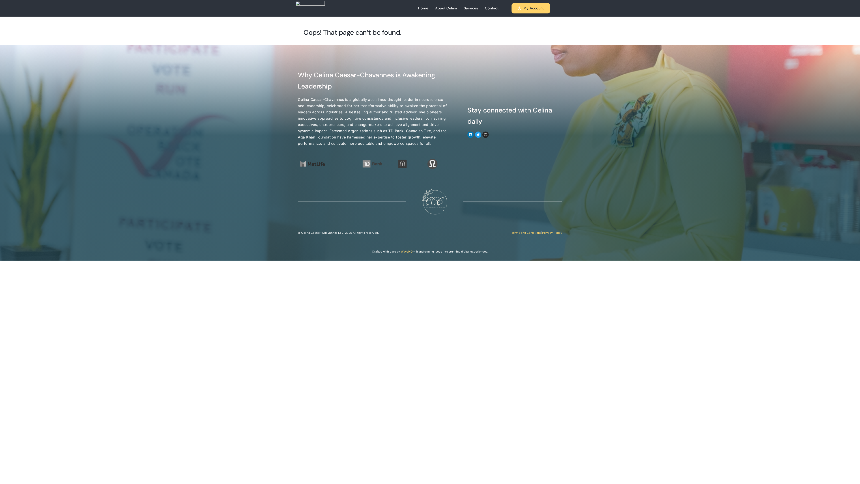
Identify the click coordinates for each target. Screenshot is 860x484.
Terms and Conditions (526, 232)
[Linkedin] (470, 135)
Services (471, 8)
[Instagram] (485, 135)
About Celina (446, 8)
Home (423, 8)
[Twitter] (478, 135)
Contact (492, 8)
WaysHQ (407, 251)
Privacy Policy (552, 232)
